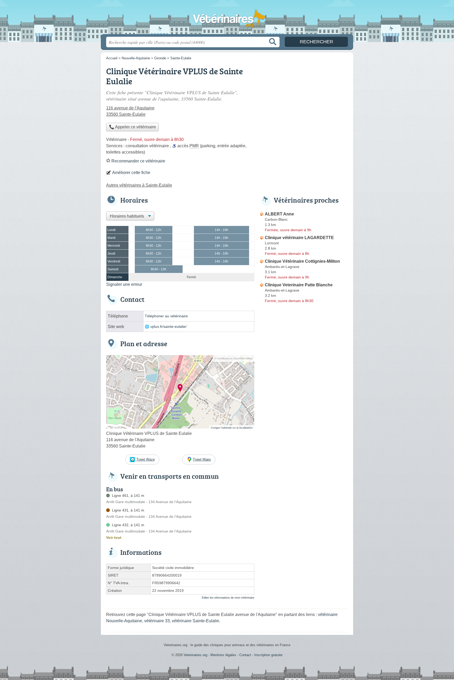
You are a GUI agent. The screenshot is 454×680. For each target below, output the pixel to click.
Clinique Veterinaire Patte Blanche (299, 285)
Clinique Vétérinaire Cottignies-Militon (302, 261)
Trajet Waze (145, 459)
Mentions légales (223, 655)
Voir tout (113, 537)
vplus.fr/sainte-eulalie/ (168, 327)
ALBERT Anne (279, 214)
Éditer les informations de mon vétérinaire (228, 597)
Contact (245, 655)
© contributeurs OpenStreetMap (233, 358)
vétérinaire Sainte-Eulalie (195, 621)
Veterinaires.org (227, 18)
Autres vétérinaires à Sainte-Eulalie (139, 185)
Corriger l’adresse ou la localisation (232, 427)
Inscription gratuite (268, 655)
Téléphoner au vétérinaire (166, 316)
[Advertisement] (304, 101)
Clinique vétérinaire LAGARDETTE (299, 237)
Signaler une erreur (124, 284)
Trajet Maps (202, 459)
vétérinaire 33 (157, 621)
